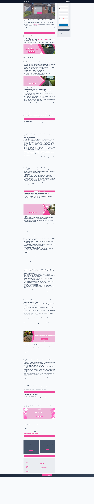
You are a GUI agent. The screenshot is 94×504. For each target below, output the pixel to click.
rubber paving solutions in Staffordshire (42, 39)
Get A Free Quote (39, 455)
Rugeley (37, 433)
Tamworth (34, 433)
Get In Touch (64, 29)
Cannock (27, 467)
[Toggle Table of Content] (31, 36)
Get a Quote (39, 13)
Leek (41, 468)
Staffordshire (27, 471)
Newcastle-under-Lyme (43, 467)
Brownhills (28, 433)
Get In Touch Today (39, 33)
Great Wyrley (27, 466)
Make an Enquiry (47, 475)
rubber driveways (36, 24)
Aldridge (31, 433)
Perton (41, 462)
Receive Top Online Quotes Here (39, 435)
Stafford (27, 470)
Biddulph (41, 471)
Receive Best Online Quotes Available (39, 191)
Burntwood (25, 433)
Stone (41, 464)
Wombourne (42, 463)
